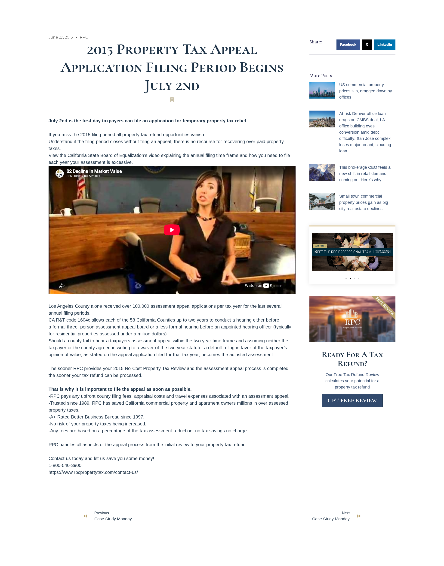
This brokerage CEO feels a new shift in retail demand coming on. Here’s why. (365, 173)
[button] (348, 44)
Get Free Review (352, 400)
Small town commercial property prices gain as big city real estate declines (363, 202)
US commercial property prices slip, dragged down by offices (365, 90)
